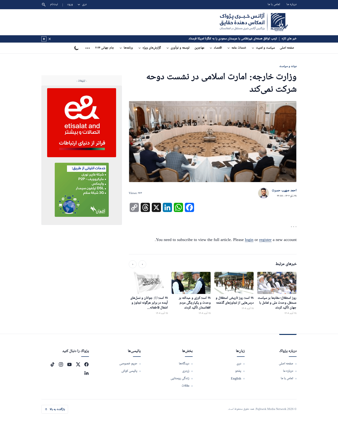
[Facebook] (86, 364)
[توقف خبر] (43, 38)
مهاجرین (199, 48)
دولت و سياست (288, 66)
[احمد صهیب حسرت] (263, 193)
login (249, 239)
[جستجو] (43, 4)
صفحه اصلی (287, 48)
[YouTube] (69, 364)
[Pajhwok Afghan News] (254, 22)
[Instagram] (60, 364)
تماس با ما (274, 4)
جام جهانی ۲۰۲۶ (104, 48)
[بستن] (49, 38)
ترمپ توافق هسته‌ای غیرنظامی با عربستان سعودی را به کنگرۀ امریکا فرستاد (233, 39)
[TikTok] (52, 364)
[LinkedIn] (86, 372)
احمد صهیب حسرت (284, 190)
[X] (77, 364)
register (265, 239)
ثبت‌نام (54, 4)
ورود (70, 4)
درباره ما (291, 4)
